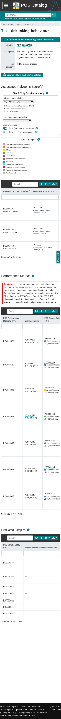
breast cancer (18, 18)
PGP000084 (38, 208)
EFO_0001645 (40, 18)
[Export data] (54, 184)
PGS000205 (8, 209)
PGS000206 (8, 230)
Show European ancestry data (21, 128)
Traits (18, 24)
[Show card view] (36, 311)
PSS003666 (49, 494)
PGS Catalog (8, 24)
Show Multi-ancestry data (21, 132)
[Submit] (53, 15)
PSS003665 (49, 467)
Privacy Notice (11, 715)
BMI (33, 18)
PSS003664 (49, 441)
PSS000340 (49, 362)
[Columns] (47, 184)
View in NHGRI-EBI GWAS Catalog (24, 75)
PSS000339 (49, 338)
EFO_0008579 (23, 45)
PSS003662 (49, 387)
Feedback (58, 257)
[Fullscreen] (41, 184)
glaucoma (27, 18)
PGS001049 (8, 246)
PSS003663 (49, 414)
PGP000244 (38, 245)
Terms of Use (28, 715)
